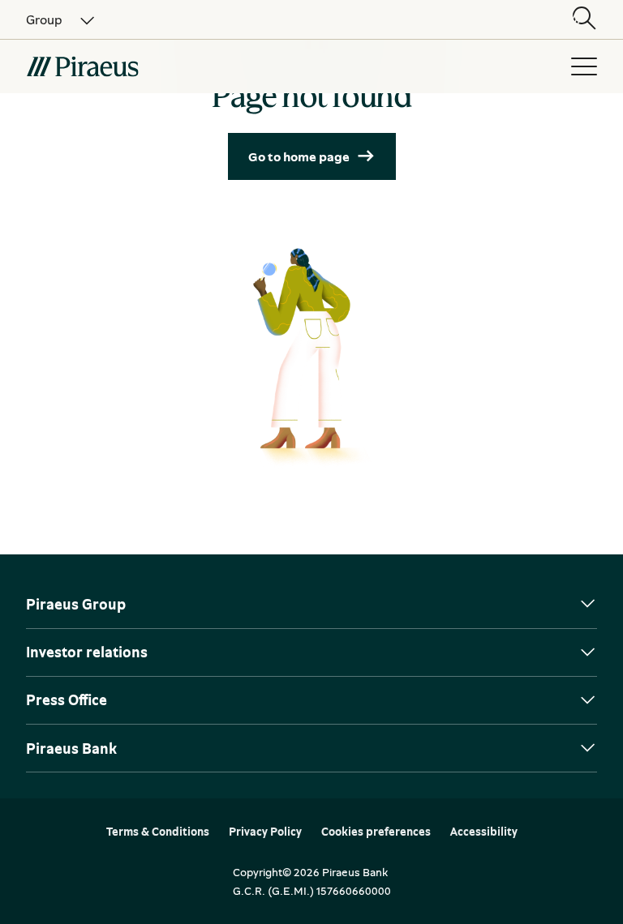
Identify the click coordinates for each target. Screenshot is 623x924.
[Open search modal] (584, 19)
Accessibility (484, 831)
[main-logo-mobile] (172, 66)
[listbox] (50, 19)
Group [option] (44, 19)
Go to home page (299, 156)
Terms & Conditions (157, 831)
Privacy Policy (265, 831)
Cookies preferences (376, 831)
